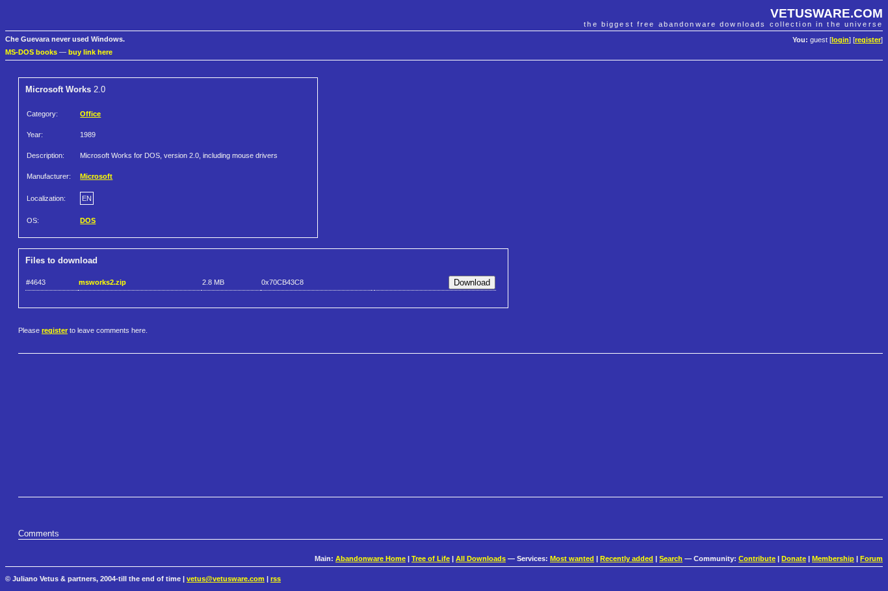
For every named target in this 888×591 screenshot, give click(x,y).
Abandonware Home (370, 558)
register (868, 40)
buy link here (90, 52)
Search (671, 558)
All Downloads (481, 558)
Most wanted (572, 558)
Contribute (757, 558)
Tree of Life (430, 558)
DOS (88, 220)
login (840, 40)
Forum (871, 558)
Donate (793, 558)
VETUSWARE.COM (826, 13)
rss (275, 579)
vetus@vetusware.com (226, 579)
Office (90, 114)
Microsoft (96, 176)
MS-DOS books (31, 52)
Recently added (626, 558)
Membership (833, 558)
